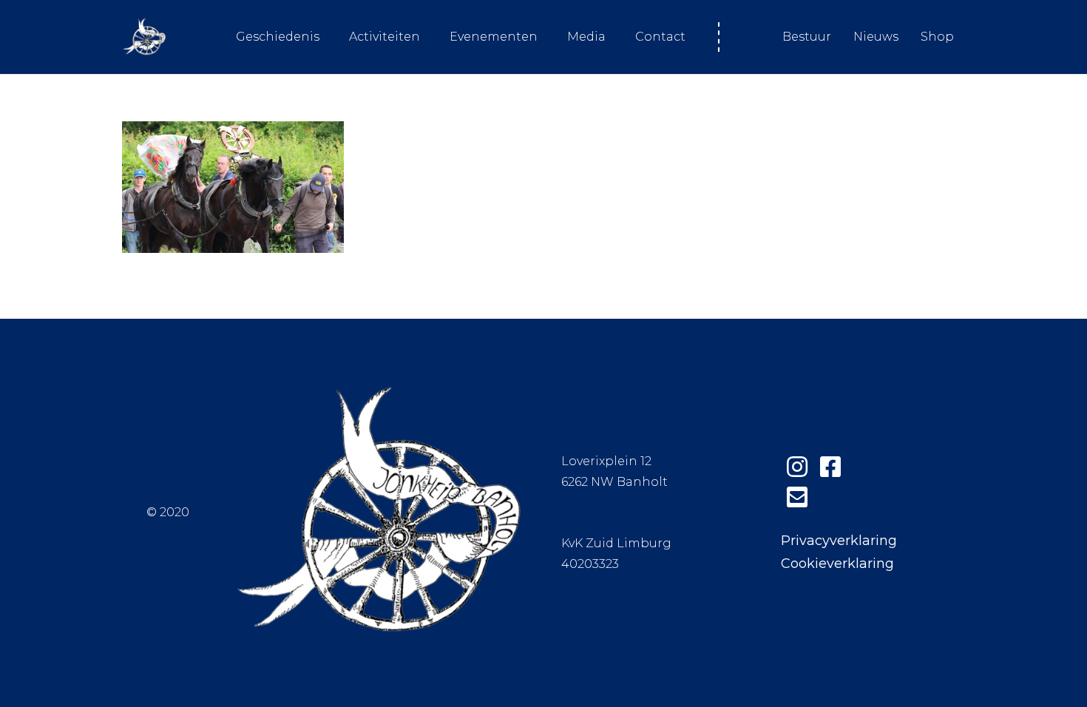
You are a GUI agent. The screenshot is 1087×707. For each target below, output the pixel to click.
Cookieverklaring (837, 563)
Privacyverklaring (839, 540)
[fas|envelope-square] (797, 497)
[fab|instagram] (797, 466)
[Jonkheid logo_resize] (144, 37)
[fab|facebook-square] (830, 466)
